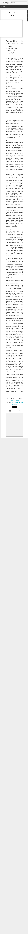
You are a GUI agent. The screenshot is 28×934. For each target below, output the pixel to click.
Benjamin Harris (15, 400)
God (22, 402)
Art (10, 402)
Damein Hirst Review (13, 14)
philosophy (14, 404)
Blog (13, 402)
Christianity (17, 402)
